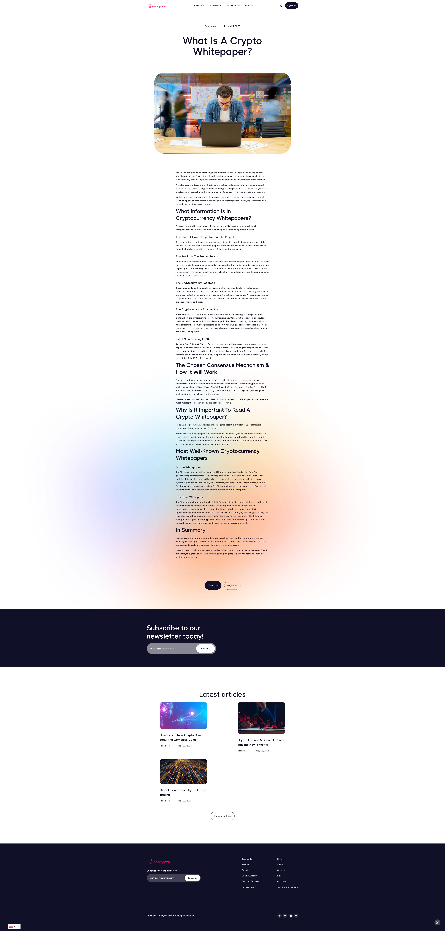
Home (280, 859)
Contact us (213, 585)
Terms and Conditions (287, 887)
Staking (245, 865)
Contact (281, 870)
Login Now (291, 5)
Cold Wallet (215, 5)
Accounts (281, 881)
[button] (249, 5)
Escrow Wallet (233, 5)
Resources (210, 26)
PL (15, 926)
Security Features (250, 881)
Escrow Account (249, 876)
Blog (279, 876)
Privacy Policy (248, 887)
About (280, 865)
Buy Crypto (199, 5)
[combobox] (14, 926)
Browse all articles (222, 816)
